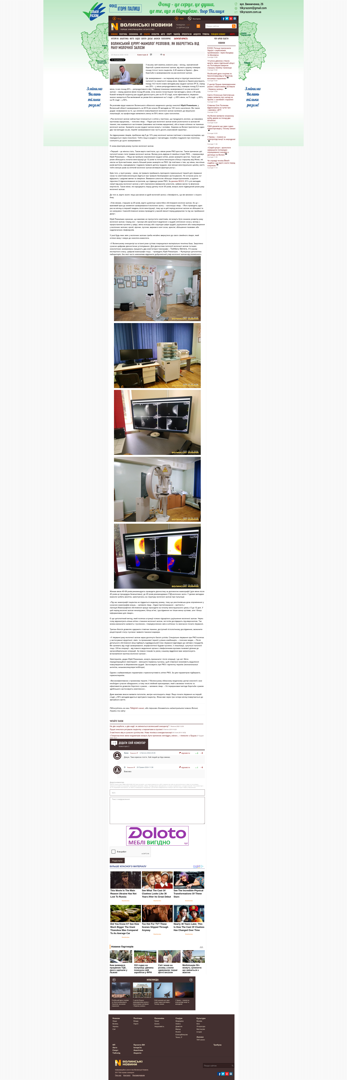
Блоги (143, 38)
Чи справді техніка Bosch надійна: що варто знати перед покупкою (221, 163)
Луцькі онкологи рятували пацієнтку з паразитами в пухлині (136, 729)
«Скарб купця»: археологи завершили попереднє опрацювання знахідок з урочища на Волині (219, 151)
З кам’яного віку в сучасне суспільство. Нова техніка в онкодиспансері (141, 732)
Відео (137, 38)
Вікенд (178, 1029)
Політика (123, 34)
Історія (199, 1032)
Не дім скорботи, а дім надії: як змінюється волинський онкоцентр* (139, 726)
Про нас (118, 1075)
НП (141, 34)
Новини (221, 42)
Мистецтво (201, 1029)
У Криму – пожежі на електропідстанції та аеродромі (221, 137)
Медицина (180, 1021)
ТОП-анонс (201, 1039)
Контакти (126, 1075)
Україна (115, 1026)
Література (201, 1026)
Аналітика (124, 38)
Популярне (166, 38)
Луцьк (115, 1021)
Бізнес (157, 1023)
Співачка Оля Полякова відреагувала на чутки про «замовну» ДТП (219, 107)
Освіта (178, 1023)
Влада (136, 1021)
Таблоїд (177, 34)
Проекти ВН (187, 34)
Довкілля (179, 1026)
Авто (163, 34)
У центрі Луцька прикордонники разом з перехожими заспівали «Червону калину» (221, 86)
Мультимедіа (153, 979)
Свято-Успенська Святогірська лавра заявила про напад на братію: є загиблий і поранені (220, 97)
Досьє (150, 38)
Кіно (198, 1023)
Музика (199, 1021)
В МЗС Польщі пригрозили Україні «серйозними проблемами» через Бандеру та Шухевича (220, 51)
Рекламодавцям (138, 1075)
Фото (132, 38)
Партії (136, 1023)
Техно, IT (179, 1037)
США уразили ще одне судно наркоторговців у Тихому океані (221, 127)
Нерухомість (159, 1026)
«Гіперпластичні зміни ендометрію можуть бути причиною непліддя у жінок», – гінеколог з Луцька (153, 735)
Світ (114, 1029)
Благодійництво (182, 1034)
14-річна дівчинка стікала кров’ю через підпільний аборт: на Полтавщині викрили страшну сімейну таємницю (221, 64)
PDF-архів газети (221, 38)
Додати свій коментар (132, 743)
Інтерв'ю (115, 38)
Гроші (157, 1021)
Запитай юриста (181, 38)
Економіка (133, 34)
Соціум (179, 1018)
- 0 (202, 753)
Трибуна (205, 34)
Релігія (178, 1032)
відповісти (185, 753)
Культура (155, 34)
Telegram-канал (137, 708)
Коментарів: (142, 54)
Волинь (115, 1023)
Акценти (197, 34)
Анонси (157, 38)
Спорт (169, 34)
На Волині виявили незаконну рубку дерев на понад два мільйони (220, 118)
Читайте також (116, 721)
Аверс (232, 34)
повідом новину (218, 34)
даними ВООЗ (177, 181)
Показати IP (134, 753)
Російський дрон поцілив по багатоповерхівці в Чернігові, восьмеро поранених (220, 76)
